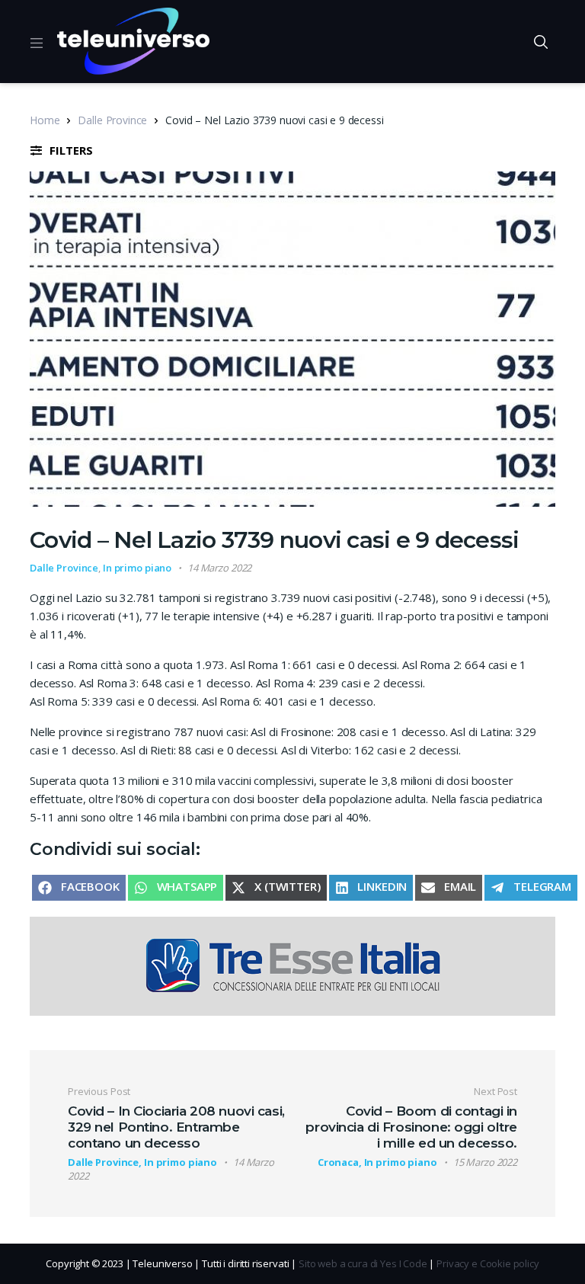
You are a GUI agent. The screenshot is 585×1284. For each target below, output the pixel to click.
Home (44, 120)
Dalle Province (112, 120)
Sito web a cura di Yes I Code (363, 1263)
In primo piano (137, 568)
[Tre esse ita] (292, 964)
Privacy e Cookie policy (487, 1263)
